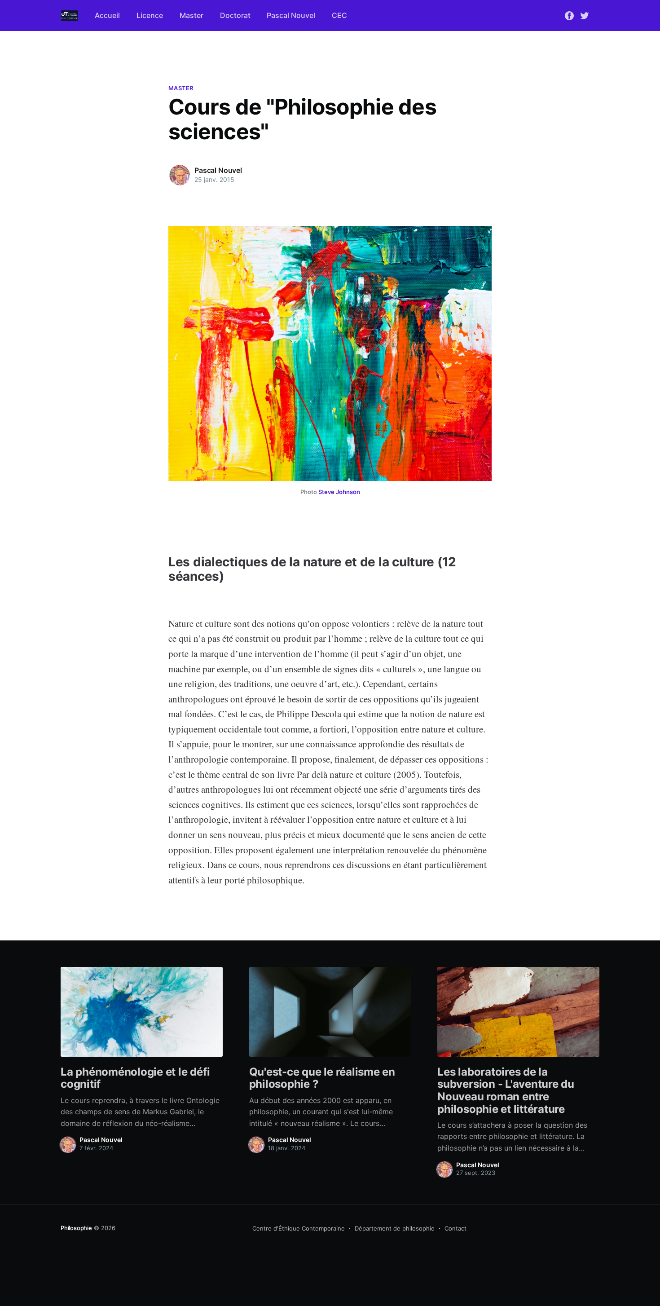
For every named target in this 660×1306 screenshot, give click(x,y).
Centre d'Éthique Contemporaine (298, 1228)
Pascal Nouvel (291, 15)
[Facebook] (569, 14)
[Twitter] (585, 14)
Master (191, 15)
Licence (149, 15)
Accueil (107, 15)
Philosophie (76, 1227)
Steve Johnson (339, 491)
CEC (339, 15)
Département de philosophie (395, 1228)
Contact (455, 1228)
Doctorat (235, 15)
